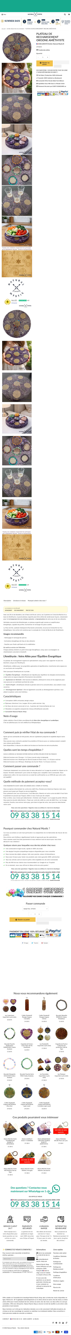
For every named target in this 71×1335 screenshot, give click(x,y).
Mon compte (57, 1284)
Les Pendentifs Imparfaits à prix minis (44, 1044)
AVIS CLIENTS (27, 1319)
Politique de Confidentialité (57, 1262)
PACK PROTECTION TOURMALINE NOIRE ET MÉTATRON (10, 1141)
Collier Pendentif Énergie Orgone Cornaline (27, 1017)
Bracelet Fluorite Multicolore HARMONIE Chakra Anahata (9, 1046)
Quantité (39, 53)
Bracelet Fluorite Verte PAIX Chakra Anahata (27, 1075)
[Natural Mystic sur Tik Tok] (66, 1323)
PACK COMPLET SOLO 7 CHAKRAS (27, 1139)
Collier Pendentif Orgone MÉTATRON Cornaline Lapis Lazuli (44, 1104)
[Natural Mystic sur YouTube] (63, 1323)
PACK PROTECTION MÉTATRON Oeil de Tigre (10, 1170)
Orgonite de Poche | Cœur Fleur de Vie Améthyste (27, 1045)
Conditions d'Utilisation (57, 1276)
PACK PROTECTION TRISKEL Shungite (27, 1169)
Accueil (3, 28)
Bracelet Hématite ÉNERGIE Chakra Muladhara (61, 1017)
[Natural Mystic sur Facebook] (53, 1323)
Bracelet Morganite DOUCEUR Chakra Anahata (9, 1075)
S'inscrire (31, 1259)
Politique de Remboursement (58, 1268)
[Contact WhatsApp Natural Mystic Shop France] (35, 1194)
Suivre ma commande (44, 1253)
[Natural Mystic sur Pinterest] (56, 1323)
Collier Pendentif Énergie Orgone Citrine (44, 1017)
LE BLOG (36, 1319)
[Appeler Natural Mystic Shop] (35, 819)
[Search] (65, 14)
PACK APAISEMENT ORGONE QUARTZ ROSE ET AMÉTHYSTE (44, 1141)
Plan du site (56, 1287)
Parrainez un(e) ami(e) (59, 1253)
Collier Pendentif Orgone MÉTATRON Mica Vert (9, 1104)
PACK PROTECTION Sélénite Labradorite (44, 1169)
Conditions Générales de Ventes (60, 1257)
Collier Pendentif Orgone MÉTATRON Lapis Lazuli (27, 1104)
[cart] (69, 14)
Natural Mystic (11, 1328)
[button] (61, 62)
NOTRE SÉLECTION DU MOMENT (15, 28)
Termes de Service (17, 1272)
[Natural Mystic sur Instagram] (60, 1323)
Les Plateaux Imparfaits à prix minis (61, 1075)
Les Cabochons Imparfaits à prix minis (9, 1016)
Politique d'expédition (60, 1272)
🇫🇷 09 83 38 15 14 (16, 1319)
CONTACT (6, 1319)
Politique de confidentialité (19, 1265)
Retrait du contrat (58, 1290)
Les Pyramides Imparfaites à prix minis (44, 1075)
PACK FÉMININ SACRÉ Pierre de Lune (61, 1139)
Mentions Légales (58, 1281)
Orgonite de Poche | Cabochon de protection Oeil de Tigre (61, 1046)
